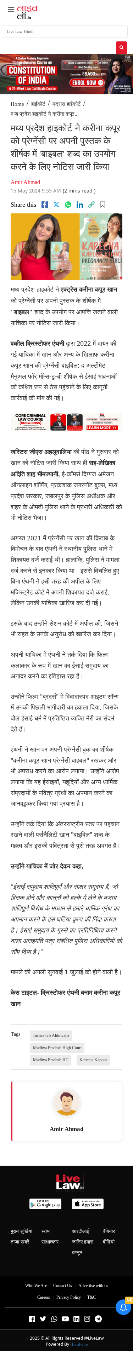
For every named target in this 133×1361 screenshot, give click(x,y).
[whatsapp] (68, 204)
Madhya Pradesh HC (50, 1059)
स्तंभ (45, 1231)
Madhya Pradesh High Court (57, 1047)
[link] (91, 204)
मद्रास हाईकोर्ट (66, 104)
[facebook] (44, 204)
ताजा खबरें (20, 1242)
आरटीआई (80, 1231)
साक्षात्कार (50, 1242)
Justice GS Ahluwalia (51, 1035)
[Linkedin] (80, 204)
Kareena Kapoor (93, 1059)
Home (17, 104)
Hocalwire (79, 1344)
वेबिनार (109, 1231)
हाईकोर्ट (38, 104)
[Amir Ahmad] (67, 1103)
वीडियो (109, 1242)
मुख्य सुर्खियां (21, 1231)
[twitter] (56, 204)
